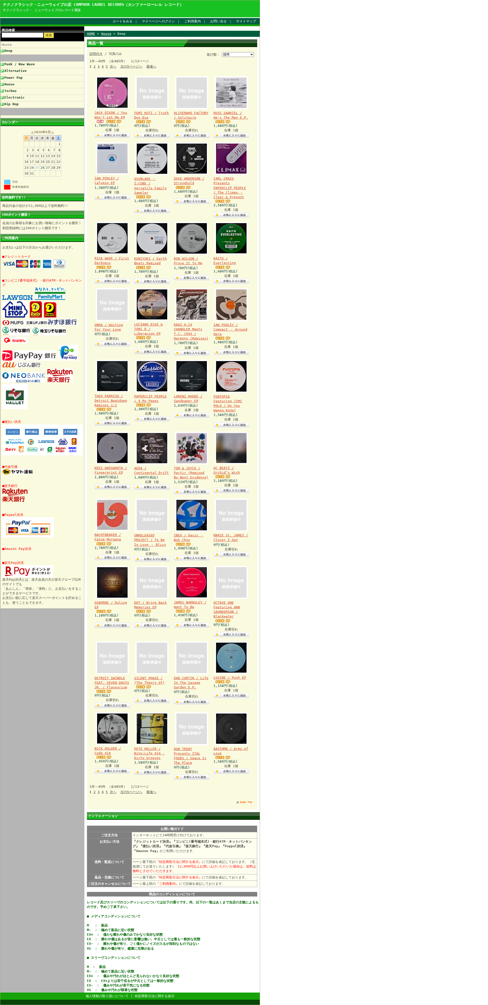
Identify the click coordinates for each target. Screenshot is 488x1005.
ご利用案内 (192, 21)
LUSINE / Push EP (230, 677)
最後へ (151, 66)
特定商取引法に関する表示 (154, 996)
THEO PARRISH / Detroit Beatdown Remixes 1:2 (111, 400)
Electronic (14, 97)
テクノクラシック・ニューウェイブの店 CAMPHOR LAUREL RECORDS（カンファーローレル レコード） (93, 4)
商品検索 (8, 30)
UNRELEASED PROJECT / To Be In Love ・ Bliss (150, 539)
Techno (10, 91)
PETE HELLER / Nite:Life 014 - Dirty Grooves (149, 753)
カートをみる (122, 21)
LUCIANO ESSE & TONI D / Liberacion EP (148, 328)
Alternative (15, 71)
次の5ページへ (131, 66)
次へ (113, 66)
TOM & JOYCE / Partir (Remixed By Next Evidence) (191, 472)
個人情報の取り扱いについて (107, 996)
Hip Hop (11, 104)
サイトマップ (246, 21)
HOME (91, 34)
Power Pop (13, 78)
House (7, 45)
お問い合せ (218, 21)
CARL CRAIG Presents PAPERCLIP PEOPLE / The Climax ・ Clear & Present (230, 188)
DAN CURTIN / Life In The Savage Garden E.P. (191, 682)
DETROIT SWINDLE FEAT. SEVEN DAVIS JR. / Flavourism (112, 682)
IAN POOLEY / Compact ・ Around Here (230, 329)
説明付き (96, 54)
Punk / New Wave (19, 64)
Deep (8, 51)
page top (246, 801)
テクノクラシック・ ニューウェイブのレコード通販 (42, 10)
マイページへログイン (158, 21)
